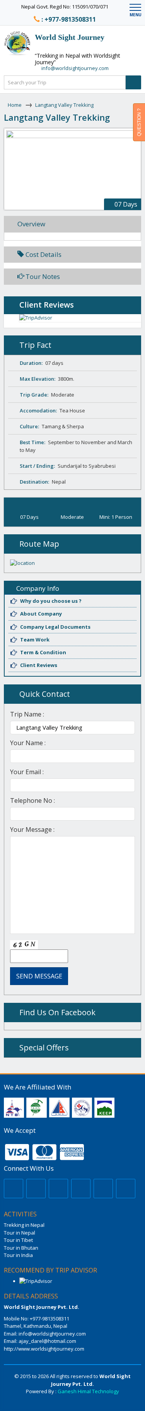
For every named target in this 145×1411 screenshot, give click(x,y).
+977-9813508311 (49, 1318)
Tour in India (18, 1255)
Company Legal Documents (55, 626)
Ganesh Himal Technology (88, 1391)
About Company (41, 613)
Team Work (34, 639)
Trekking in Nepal (24, 1224)
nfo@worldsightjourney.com (53, 1333)
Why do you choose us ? (51, 600)
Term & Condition (43, 652)
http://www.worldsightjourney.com (44, 1348)
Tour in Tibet (18, 1240)
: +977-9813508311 (68, 19)
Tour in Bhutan (21, 1247)
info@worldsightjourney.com (75, 68)
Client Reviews (38, 665)
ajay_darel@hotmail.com (47, 1340)
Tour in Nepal (19, 1232)
